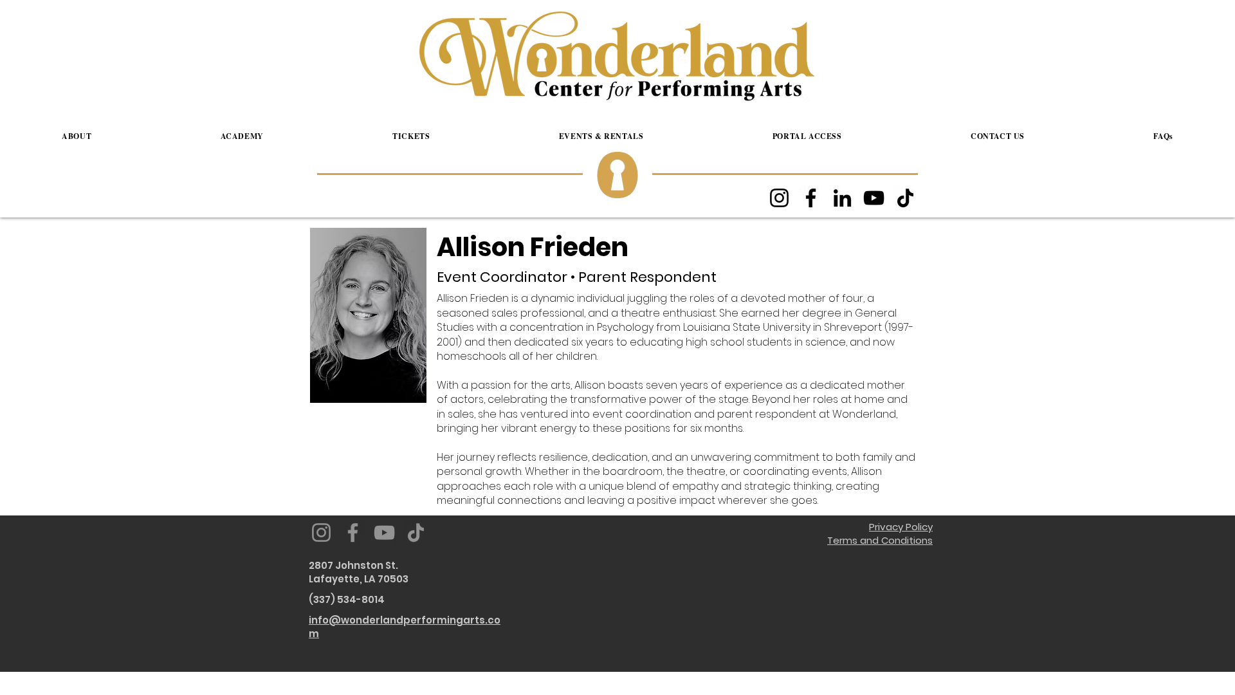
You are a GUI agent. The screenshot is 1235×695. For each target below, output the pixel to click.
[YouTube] (873, 197)
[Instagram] (779, 197)
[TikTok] (905, 197)
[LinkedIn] (842, 197)
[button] (76, 136)
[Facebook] (810, 197)
